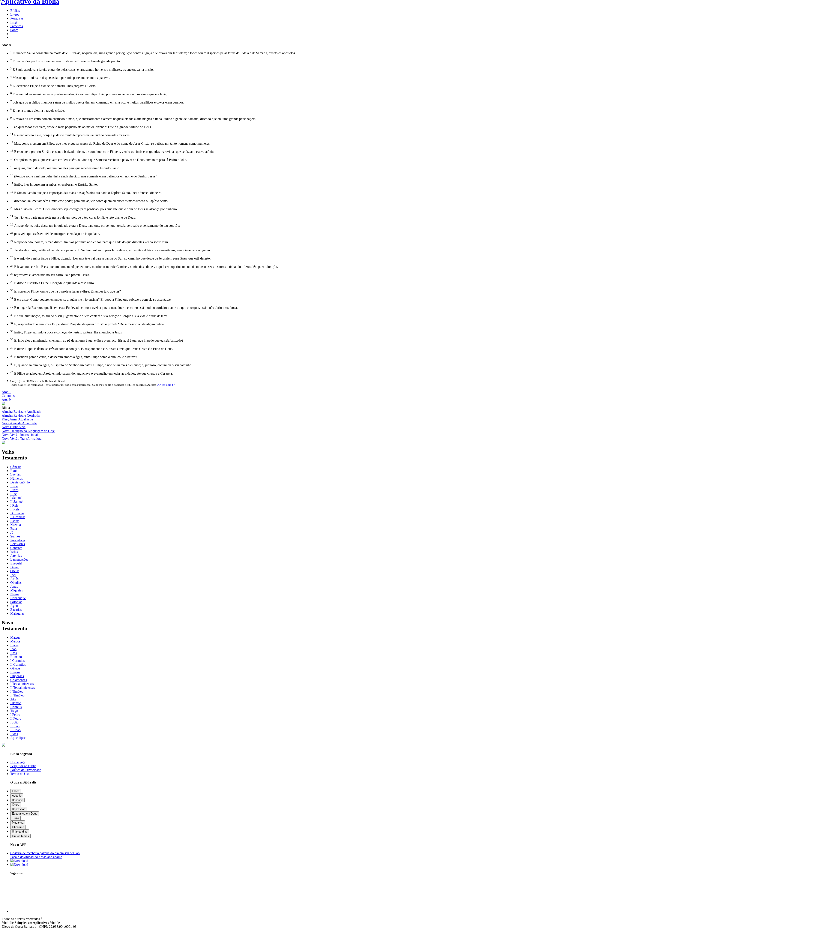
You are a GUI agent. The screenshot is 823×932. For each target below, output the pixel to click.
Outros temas (20, 836)
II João (15, 726)
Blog (13, 22)
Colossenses (18, 680)
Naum (14, 594)
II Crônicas (17, 517)
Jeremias (16, 555)
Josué (14, 486)
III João (15, 730)
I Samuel (16, 498)
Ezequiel (16, 563)
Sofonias (16, 602)
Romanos (16, 657)
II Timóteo (17, 695)
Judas (14, 734)
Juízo (15, 818)
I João (14, 722)
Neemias (16, 525)
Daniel (14, 567)
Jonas (14, 586)
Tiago (14, 711)
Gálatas (15, 668)
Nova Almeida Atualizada (19, 423)
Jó (11, 532)
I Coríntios (17, 660)
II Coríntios (18, 664)
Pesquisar (16, 18)
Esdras (14, 521)
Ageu (14, 606)
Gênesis (15, 467)
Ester (13, 528)
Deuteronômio (20, 482)
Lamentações (19, 559)
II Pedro (15, 718)
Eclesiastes (17, 544)
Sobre (14, 30)
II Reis (14, 509)
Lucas (14, 645)
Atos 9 (6, 399)
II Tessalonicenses (22, 687)
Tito (13, 699)
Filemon (15, 703)
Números (16, 478)
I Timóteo (16, 691)
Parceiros (16, 26)
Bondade (17, 800)
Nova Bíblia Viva (14, 427)
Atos (13, 653)
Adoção (16, 795)
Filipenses (17, 676)
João (13, 649)
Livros (14, 14)
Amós (14, 579)
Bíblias (15, 10)
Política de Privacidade (25, 770)
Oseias (14, 571)
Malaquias (17, 613)
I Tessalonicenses (22, 684)
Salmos (15, 536)
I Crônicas (17, 513)
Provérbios (17, 540)
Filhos (16, 791)
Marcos (15, 641)
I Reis (14, 505)
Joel (13, 575)
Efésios (15, 672)
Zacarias (16, 609)
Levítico (15, 474)
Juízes (14, 490)
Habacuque (18, 598)
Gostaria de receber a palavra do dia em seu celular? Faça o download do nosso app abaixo (45, 855)
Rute (13, 494)
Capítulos (8, 396)
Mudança (17, 822)
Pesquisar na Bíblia (23, 766)
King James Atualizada (17, 419)
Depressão (18, 809)
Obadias (15, 582)
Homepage (17, 762)
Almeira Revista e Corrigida (21, 415)
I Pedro (15, 714)
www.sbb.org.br (165, 384)
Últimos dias (19, 831)
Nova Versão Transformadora (22, 438)
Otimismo (18, 827)
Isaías (14, 552)
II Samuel (16, 501)
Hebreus (16, 707)
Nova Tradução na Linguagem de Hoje (28, 431)
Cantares (16, 548)
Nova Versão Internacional (20, 435)
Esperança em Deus (24, 813)
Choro (15, 804)
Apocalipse (18, 738)
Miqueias (16, 590)
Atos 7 (6, 392)
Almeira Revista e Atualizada (21, 411)
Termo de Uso (20, 774)
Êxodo (14, 471)
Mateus (15, 637)
